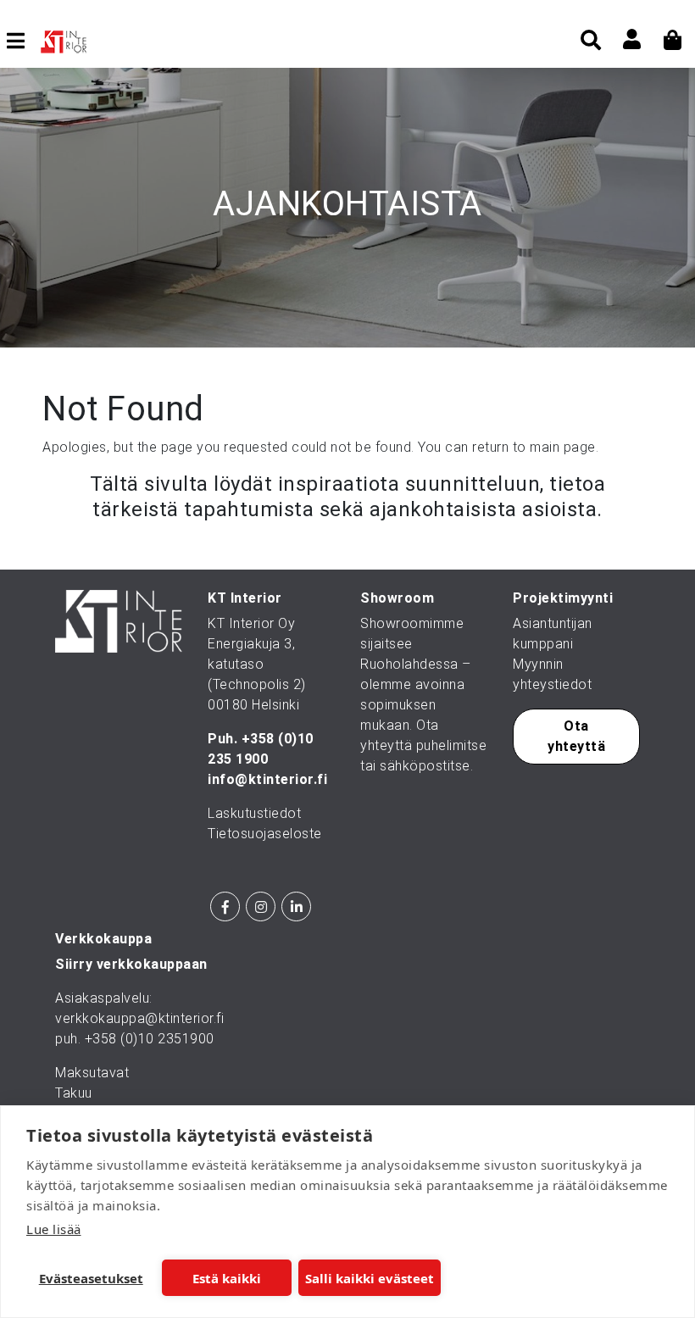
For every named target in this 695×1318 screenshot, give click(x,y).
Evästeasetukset (91, 1278)
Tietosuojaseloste (265, 834)
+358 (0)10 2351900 (149, 1039)
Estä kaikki (226, 1278)
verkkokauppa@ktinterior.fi (139, 1018)
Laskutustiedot (254, 813)
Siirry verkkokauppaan (131, 964)
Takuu (73, 1093)
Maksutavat (92, 1073)
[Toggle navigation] (22, 40)
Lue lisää (53, 1229)
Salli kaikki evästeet (369, 1278)
